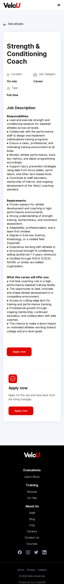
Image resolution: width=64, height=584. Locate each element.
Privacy (31, 569)
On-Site (32, 498)
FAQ (32, 525)
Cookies (42, 569)
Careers (32, 531)
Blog (32, 519)
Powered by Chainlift (32, 582)
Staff (32, 513)
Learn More (32, 476)
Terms (20, 569)
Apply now (21, 410)
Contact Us (32, 537)
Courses (32, 543)
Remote (32, 491)
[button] (59, 5)
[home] (11, 5)
